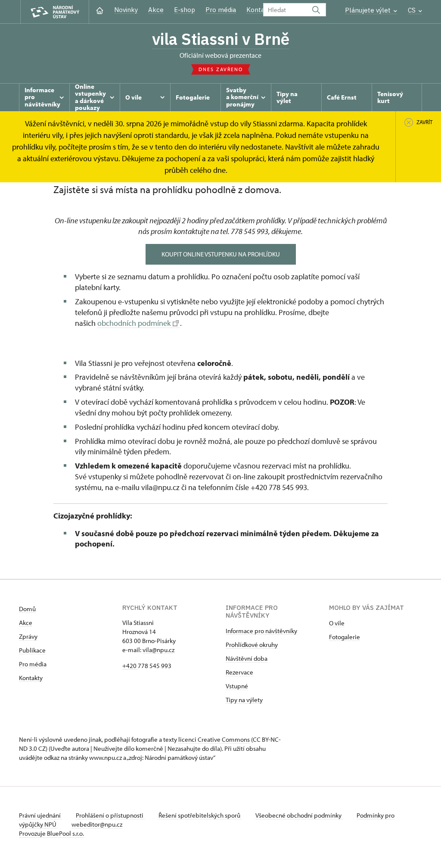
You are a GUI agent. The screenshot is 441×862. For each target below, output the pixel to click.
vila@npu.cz (158, 650)
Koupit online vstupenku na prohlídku (220, 254)
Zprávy (28, 636)
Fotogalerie (344, 637)
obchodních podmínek (134, 323)
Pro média (220, 10)
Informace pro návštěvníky (261, 631)
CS (412, 10)
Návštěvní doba (246, 658)
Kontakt (258, 10)
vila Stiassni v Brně (220, 38)
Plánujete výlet (368, 10)
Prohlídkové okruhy (252, 644)
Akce (156, 10)
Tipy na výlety (244, 700)
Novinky (126, 10)
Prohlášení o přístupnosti (110, 815)
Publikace (32, 650)
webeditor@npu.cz (96, 824)
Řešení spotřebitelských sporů (200, 815)
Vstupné (237, 686)
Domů (27, 609)
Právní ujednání (40, 815)
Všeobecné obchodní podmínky (299, 815)
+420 (130, 666)
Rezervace (239, 672)
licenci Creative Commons (214, 739)
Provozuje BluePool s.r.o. (51, 833)
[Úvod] (100, 10)
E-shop (184, 10)
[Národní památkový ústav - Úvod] (54, 12)
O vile (337, 623)
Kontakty (31, 678)
